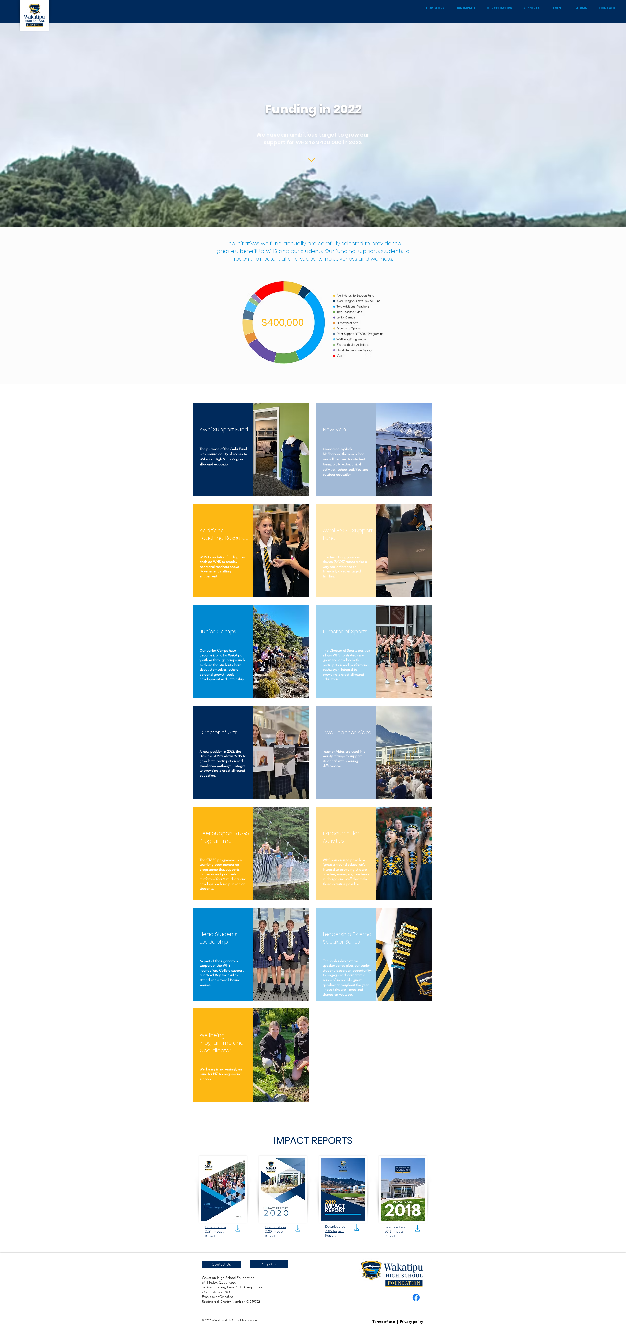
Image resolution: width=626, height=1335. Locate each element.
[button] (269, 1264)
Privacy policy (411, 1321)
